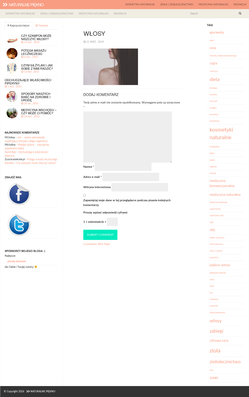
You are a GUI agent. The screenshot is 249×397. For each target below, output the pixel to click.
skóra (212, 280)
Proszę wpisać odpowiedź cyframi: (105, 212)
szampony (214, 299)
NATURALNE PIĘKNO (25, 4)
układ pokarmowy (217, 313)
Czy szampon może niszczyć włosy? (36, 163)
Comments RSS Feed (96, 244)
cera (213, 48)
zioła (215, 351)
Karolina (9, 163)
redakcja (240, 4)
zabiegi (216, 331)
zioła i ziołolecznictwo (176, 4)
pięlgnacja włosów (218, 273)
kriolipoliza (214, 147)
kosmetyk (214, 114)
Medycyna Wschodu (218, 202)
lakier (212, 153)
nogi (211, 222)
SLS (211, 293)
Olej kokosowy (216, 244)
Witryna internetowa (97, 187)
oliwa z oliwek (216, 251)
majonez (213, 167)
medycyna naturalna (213, 4)
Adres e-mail (92, 177)
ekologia (213, 88)
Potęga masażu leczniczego (42, 159)
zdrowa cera (219, 340)
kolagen (213, 108)
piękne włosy (220, 265)
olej (212, 230)
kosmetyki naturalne (140, 4)
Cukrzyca (214, 71)
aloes (212, 40)
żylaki (214, 378)
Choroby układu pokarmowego (223, 56)
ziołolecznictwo (225, 362)
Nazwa (88, 166)
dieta (214, 79)
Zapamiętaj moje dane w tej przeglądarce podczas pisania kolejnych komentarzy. (127, 203)
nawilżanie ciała (216, 216)
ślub (211, 370)
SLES (212, 286)
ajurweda (217, 32)
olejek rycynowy (217, 238)
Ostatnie (43, 25)
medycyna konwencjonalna (222, 183)
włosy (216, 321)
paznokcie (214, 258)
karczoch (213, 101)
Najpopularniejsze (19, 25)
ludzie (212, 160)
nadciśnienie (215, 209)
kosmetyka (214, 121)
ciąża (213, 63)
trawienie (214, 306)
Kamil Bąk (10, 152)
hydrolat (213, 95)
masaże (213, 173)
